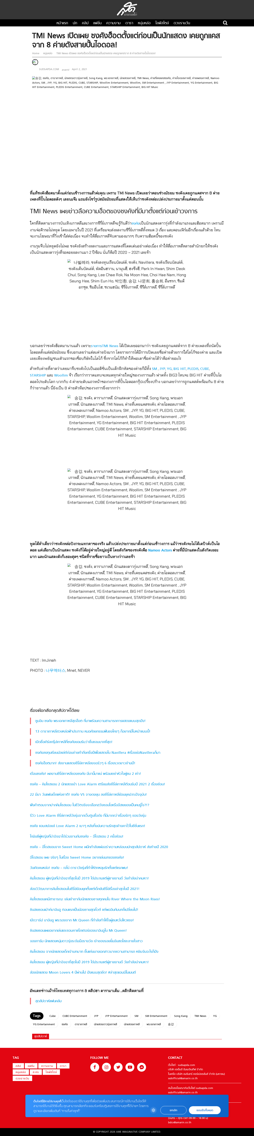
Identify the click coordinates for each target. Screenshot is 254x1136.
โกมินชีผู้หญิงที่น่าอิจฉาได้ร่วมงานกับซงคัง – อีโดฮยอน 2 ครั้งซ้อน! (76, 836)
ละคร (36, 1072)
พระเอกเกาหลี (154, 1024)
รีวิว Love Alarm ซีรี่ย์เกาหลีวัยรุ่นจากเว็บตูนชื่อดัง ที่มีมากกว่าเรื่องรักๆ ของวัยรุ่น (88, 815)
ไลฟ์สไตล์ (162, 23)
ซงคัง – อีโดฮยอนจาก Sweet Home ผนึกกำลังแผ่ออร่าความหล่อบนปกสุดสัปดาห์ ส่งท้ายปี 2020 (99, 847)
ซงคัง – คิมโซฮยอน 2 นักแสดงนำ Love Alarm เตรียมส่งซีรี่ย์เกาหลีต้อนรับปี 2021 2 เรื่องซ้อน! (97, 784)
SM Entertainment (156, 1016)
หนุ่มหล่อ (144, 23)
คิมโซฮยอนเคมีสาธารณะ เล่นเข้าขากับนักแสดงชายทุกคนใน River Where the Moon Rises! (95, 899)
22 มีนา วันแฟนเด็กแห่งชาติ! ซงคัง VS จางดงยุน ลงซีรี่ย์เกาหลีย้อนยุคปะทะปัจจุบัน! (88, 794)
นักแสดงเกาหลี (132, 1024)
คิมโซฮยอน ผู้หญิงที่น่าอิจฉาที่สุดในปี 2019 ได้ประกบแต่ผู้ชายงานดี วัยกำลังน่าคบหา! (89, 878)
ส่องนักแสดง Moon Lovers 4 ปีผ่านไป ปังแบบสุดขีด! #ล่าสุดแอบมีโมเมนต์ (83, 972)
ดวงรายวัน (182, 23)
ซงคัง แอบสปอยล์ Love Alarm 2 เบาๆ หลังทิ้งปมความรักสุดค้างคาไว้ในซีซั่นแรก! (87, 826)
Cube (52, 1016)
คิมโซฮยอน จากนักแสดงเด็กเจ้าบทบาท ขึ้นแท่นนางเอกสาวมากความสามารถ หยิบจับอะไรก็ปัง (94, 952)
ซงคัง (136, 223)
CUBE (204, 369)
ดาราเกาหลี (81, 1024)
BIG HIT (179, 369)
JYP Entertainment (116, 1016)
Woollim (61, 375)
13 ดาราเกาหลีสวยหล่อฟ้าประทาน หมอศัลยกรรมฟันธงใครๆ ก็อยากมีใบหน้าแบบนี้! (92, 731)
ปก (75, 23)
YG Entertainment (44, 1024)
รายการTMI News (104, 346)
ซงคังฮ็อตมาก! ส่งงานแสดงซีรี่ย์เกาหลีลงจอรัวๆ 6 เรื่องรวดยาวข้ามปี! (85, 763)
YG (169, 369)
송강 (171, 1024)
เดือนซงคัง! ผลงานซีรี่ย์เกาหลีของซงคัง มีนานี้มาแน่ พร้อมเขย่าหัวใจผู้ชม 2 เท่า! (85, 774)
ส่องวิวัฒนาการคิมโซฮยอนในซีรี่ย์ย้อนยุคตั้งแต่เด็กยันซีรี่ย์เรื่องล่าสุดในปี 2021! (85, 889)
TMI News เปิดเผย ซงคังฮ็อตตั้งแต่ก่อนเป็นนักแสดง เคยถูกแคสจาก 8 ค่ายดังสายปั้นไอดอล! (106, 53)
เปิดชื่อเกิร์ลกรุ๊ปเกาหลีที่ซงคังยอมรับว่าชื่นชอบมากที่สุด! (74, 742)
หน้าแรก (62, 23)
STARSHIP (38, 375)
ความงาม (113, 23)
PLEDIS (193, 369)
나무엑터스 (55, 671)
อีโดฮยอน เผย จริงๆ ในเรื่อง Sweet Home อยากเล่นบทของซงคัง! (77, 857)
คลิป (85, 23)
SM (154, 369)
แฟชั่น (97, 23)
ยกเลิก (173, 1110)
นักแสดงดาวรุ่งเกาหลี (105, 1024)
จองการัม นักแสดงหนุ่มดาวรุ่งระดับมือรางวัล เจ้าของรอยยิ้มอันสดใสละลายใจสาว (86, 941)
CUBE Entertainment (75, 1016)
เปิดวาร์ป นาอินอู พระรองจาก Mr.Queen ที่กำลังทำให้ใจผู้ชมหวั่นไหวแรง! (82, 920)
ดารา (129, 23)
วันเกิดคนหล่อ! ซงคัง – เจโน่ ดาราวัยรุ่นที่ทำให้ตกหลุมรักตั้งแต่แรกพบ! (79, 868)
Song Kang (181, 1016)
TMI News (200, 1016)
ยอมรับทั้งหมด (204, 1110)
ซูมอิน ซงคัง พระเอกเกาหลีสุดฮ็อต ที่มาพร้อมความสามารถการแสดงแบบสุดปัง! (90, 721)
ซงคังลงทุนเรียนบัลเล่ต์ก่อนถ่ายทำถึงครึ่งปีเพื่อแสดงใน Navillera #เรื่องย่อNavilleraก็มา (97, 753)
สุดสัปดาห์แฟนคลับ (48, 1001)
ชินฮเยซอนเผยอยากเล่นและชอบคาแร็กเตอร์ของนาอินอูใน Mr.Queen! (78, 930)
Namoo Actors (160, 550)
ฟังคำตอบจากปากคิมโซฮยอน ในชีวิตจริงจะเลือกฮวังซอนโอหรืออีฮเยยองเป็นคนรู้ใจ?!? (89, 805)
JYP (162, 369)
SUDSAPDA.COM (49, 69)
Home (36, 53)
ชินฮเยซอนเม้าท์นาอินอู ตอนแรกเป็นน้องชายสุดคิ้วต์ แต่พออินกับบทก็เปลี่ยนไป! (84, 910)
